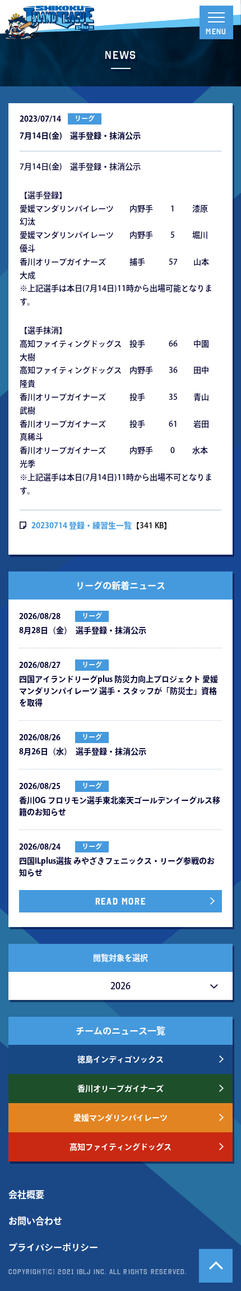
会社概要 (26, 1194)
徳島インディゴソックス (120, 1059)
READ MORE (120, 901)
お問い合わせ (35, 1220)
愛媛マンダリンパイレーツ (120, 1118)
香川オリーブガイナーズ (120, 1088)
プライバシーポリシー (53, 1247)
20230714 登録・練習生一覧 (81, 525)
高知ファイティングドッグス (120, 1147)
